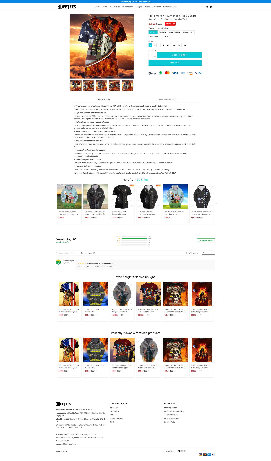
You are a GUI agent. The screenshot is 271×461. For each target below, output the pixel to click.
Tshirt (97, 7)
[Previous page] (70, 85)
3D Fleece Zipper (155, 36)
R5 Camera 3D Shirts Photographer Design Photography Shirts (119, 213)
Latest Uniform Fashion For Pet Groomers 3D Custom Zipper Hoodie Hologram (201, 213)
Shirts (104, 7)
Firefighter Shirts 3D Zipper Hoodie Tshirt (94, 310)
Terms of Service (171, 415)
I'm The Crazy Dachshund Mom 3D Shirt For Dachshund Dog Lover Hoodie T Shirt (174, 213)
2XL (168, 45)
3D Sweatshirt (188, 32)
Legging (139, 7)
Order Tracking (116, 418)
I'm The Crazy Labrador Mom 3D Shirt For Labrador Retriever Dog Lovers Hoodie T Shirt (69, 213)
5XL (185, 45)
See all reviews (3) (62, 242)
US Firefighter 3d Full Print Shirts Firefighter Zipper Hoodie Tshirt (200, 310)
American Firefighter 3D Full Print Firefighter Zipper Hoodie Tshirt (148, 310)
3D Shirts (142, 179)
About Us (114, 407)
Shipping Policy (170, 7)
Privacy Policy (170, 422)
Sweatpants (127, 7)
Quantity (152, 50)
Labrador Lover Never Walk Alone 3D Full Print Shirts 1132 (95, 213)
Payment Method (171, 418)
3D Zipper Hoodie (174, 32)
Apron (147, 7)
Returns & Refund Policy (174, 411)
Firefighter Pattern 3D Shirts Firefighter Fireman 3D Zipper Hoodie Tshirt (122, 310)
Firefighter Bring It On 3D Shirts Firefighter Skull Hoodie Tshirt (175, 310)
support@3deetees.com (66, 444)
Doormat (157, 7)
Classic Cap (115, 7)
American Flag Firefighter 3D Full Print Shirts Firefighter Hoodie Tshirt (69, 310)
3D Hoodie (163, 32)
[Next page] (133, 85)
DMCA (112, 422)
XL (163, 45)
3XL (174, 45)
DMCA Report (170, 451)
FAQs (112, 415)
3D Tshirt (164, 28)
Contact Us (115, 411)
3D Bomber (167, 36)
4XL (179, 45)
